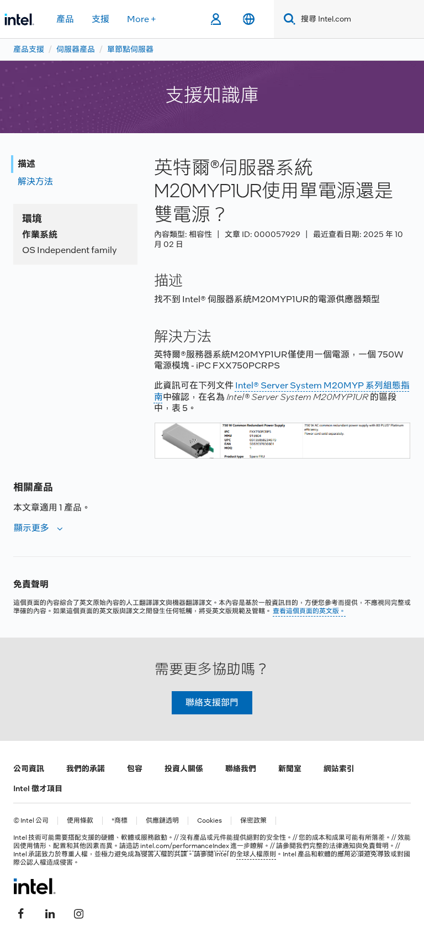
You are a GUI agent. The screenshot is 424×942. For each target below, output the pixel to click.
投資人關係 (184, 768)
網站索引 (339, 768)
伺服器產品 (75, 49)
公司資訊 (28, 768)
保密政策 (253, 821)
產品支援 (28, 49)
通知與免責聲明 (365, 845)
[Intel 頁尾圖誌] (34, 886)
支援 (100, 19)
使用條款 (80, 821)
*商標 (120, 821)
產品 (65, 19)
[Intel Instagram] (78, 913)
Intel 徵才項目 (37, 788)
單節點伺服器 (130, 49)
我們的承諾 (85, 768)
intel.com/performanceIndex (184, 845)
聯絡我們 (240, 768)
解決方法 (35, 181)
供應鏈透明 (162, 821)
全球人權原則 (256, 854)
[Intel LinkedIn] (49, 913)
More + (141, 19)
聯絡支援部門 (212, 702)
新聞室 (289, 768)
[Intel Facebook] (21, 913)
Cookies (209, 821)
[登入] (215, 19)
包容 (134, 768)
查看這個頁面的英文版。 (309, 611)
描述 (26, 164)
